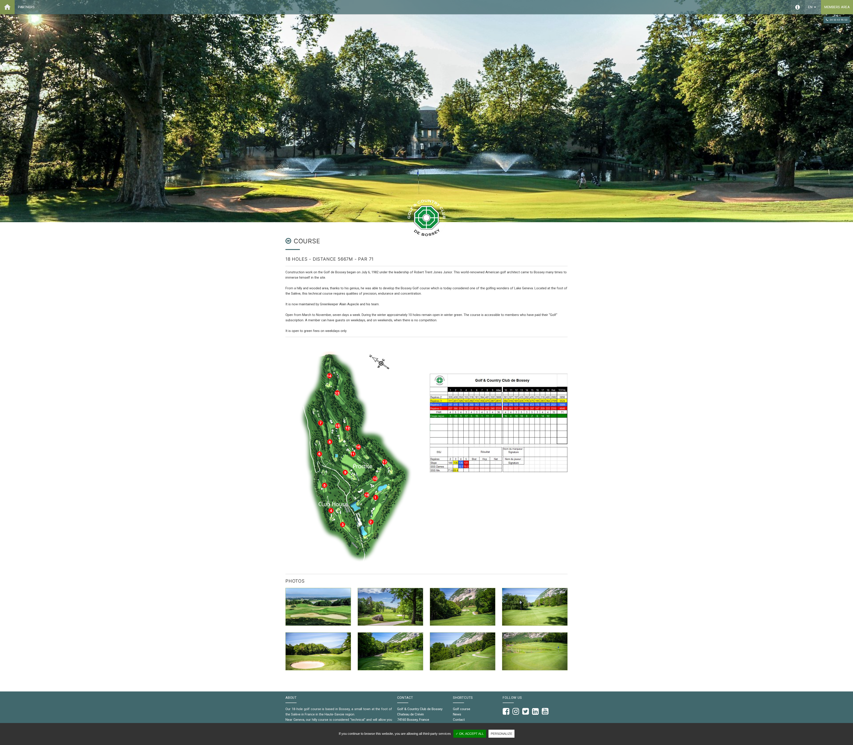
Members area (837, 7)
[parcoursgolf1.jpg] (462, 607)
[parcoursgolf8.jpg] (535, 607)
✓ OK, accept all (470, 733)
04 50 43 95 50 (838, 19)
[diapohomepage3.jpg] (318, 607)
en (813, 7)
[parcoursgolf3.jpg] (390, 651)
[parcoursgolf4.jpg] (462, 651)
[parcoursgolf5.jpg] (535, 651)
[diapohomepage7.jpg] (390, 607)
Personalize (501, 733)
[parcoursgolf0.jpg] (318, 651)
